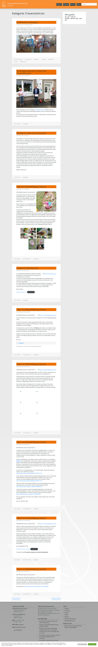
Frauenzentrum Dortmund (17, 3)
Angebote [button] (59, 4)
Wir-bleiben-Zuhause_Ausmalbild (23, 549)
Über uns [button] (72, 4)
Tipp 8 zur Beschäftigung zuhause (31, 186)
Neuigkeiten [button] (66, 4)
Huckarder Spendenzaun (27, 268)
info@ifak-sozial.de (18, 624)
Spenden (67, 608)
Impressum (67, 610)
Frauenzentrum (28, 59)
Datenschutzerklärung (70, 618)
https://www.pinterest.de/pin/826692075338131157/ (29, 473)
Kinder (16, 61)
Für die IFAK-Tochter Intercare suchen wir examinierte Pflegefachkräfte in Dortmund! (49, 636)
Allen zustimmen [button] (92, 644)
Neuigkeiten (36, 59)
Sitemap (67, 616)
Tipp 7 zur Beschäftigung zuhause (31, 309)
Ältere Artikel (16, 599)
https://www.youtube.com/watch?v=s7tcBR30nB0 (28, 494)
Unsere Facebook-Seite (19, 627)
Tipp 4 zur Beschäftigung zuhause (31, 518)
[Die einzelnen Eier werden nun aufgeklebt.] (44, 396)
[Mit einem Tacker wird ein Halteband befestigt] (28, 407)
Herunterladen (31, 292)
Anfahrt (66, 614)
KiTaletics (21, 343)
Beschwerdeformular (70, 620)
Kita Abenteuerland (27, 258)
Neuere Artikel (56, 599)
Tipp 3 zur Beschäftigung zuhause (31, 569)
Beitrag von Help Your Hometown (31, 133)
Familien (44, 59)
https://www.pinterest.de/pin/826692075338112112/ (29, 481)
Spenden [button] (79, 4)
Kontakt (67, 612)
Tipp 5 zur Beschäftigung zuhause (31, 442)
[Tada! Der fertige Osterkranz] (28, 418)
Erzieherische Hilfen (18, 59)
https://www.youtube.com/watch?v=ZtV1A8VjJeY (37, 586)
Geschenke (51, 59)
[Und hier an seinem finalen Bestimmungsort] (44, 418)
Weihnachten (23, 61)
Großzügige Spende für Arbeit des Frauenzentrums (31, 72)
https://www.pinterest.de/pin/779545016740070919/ (29, 486)
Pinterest (18, 461)
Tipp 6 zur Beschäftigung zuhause (31, 364)
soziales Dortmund (40, 110)
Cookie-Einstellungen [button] (82, 644)
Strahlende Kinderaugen (27, 22)
